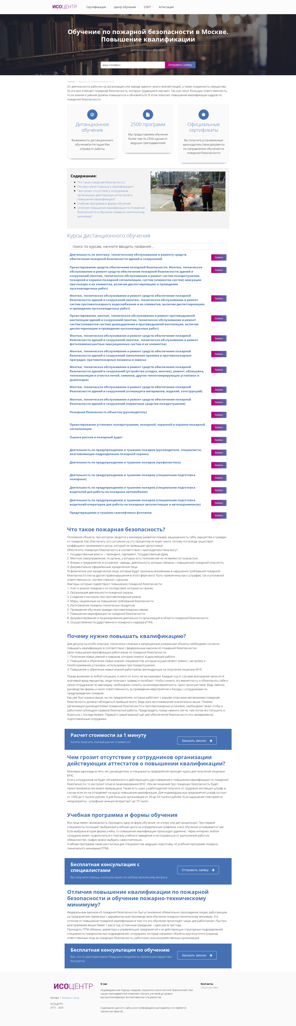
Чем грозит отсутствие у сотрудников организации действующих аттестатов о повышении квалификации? (104, 195)
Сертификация (96, 7)
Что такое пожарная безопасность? (101, 182)
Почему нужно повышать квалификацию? (105, 186)
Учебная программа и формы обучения (104, 203)
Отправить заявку (195, 870)
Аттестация (166, 7)
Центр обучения (125, 7)
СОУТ (147, 7)
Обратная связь (209, 987)
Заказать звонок (194, 741)
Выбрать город (70, 997)
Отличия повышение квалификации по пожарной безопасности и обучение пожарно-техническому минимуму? (111, 212)
